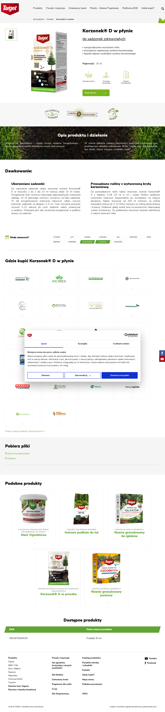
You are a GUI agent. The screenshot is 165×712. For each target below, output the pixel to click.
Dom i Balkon (14, 669)
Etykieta (11, 458)
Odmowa (45, 375)
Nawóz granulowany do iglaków (129, 534)
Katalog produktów (91, 658)
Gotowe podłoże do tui (81, 532)
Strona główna (38, 19)
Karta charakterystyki (18, 453)
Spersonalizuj (81, 375)
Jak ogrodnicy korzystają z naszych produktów (61, 665)
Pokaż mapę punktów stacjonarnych (24, 431)
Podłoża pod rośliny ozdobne (81, 529)
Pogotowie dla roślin (62, 684)
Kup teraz (90, 93)
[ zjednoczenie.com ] (149, 707)
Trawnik (12, 683)
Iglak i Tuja (13, 665)
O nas (54, 689)
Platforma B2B (130, 8)
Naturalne (12, 676)
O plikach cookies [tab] (121, 344)
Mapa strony (88, 679)
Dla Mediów (57, 675)
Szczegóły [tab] (82, 344)
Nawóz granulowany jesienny (106, 593)
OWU (85, 694)
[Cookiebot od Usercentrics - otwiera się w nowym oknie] (126, 335)
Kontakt (86, 670)
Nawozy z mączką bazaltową (22, 690)
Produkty (37, 8)
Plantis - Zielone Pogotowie (104, 8)
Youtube (152, 658)
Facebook (151, 663)
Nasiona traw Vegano (18, 686)
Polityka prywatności (92, 684)
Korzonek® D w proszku (58, 594)
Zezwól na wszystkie (119, 375)
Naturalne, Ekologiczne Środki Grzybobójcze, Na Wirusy (33, 531)
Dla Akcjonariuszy (60, 694)
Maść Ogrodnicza (33, 535)
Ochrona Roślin (15, 679)
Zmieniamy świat (77, 8)
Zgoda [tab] (44, 344)
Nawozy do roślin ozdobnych (129, 529)
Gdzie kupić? (147, 8)
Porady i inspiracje (55, 8)
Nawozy (12, 672)
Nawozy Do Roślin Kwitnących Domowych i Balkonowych (58, 590)
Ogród (11, 662)
